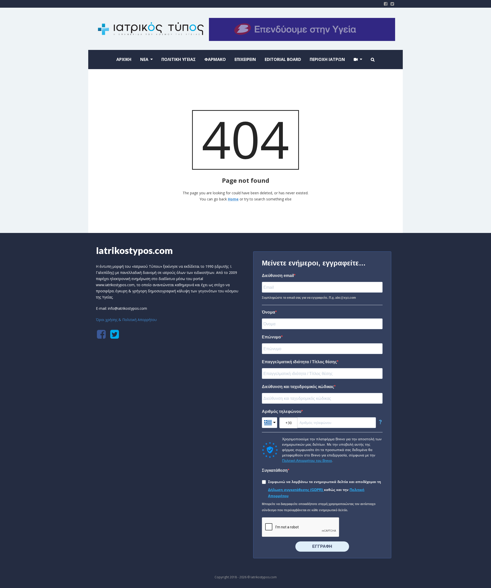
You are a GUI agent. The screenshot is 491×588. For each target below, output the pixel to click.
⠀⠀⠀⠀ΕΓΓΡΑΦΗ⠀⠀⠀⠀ (322, 546)
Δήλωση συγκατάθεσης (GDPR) (296, 490)
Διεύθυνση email (278, 275)
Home (233, 199)
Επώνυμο (271, 337)
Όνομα (268, 312)
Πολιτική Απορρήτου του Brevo (307, 460)
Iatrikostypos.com (134, 250)
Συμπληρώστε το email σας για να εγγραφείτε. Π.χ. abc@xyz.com (309, 298)
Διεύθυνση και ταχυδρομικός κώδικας (298, 386)
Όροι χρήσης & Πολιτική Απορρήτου (126, 319)
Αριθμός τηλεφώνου (281, 411)
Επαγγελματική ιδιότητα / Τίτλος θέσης (299, 362)
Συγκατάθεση (275, 470)
